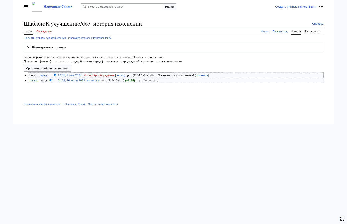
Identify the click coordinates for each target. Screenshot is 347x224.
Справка (317, 23)
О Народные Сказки (74, 104)
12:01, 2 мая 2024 (70, 75)
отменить (202, 75)
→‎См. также (148, 80)
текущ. (33, 80)
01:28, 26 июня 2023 (71, 80)
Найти (169, 6)
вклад (120, 75)
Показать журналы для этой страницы (46, 37)
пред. (44, 75)
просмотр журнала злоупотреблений (90, 37)
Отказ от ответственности (103, 104)
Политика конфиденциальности (42, 104)
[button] (25, 6)
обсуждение (106, 75)
